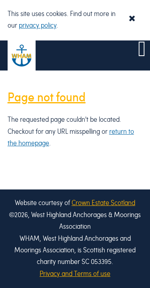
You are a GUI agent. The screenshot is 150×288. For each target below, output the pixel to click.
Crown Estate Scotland (103, 203)
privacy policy (37, 26)
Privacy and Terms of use (75, 274)
